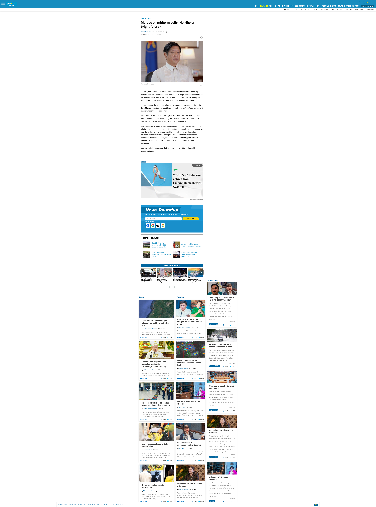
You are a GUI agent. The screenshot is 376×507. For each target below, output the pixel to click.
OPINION (272, 6)
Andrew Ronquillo (183, 368)
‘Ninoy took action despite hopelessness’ (153, 486)
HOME (256, 6)
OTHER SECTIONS (352, 6)
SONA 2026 (299, 10)
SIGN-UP (190, 219)
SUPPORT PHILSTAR (367, 6)
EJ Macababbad (147, 491)
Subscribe (370, 3)
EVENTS (333, 6)
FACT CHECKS (358, 10)
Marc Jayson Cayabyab (185, 327)
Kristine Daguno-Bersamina (150, 329)
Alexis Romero (146, 32)
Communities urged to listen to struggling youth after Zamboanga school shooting (155, 364)
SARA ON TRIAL (289, 10)
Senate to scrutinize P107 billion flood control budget (220, 345)
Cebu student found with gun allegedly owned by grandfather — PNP (156, 322)
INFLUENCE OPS (337, 10)
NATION (280, 6)
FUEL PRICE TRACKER (323, 10)
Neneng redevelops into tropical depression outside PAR (189, 362)
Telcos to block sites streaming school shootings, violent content (156, 404)
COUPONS (341, 6)
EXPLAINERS (348, 10)
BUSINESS (294, 6)
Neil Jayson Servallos (184, 489)
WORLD (286, 6)
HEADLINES (264, 6)
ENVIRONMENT (369, 10)
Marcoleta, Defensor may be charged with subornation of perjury (189, 321)
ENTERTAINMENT (312, 6)
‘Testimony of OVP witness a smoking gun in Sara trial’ (221, 298)
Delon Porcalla (182, 407)
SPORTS (302, 6)
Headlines (146, 18)
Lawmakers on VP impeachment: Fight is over (189, 443)
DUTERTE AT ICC (310, 10)
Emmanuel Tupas (147, 450)
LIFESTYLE (325, 6)
